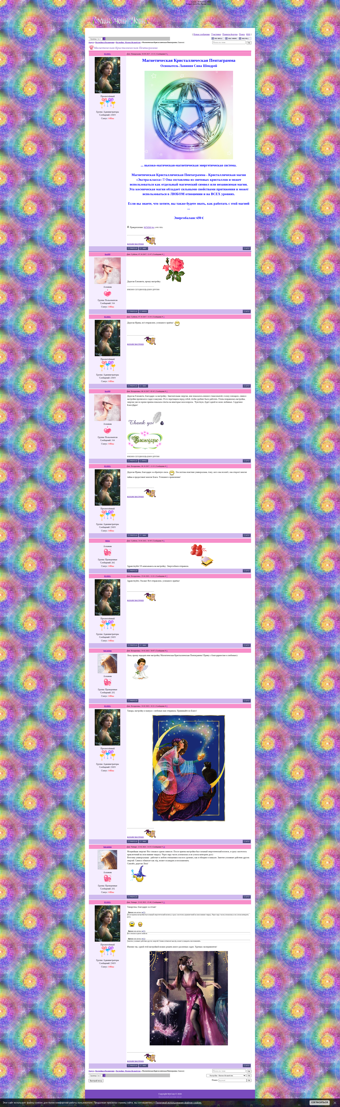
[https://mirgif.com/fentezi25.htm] (189, 1044)
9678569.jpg (149, 227)
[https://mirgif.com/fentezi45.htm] (188, 820)
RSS (209, 4)
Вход (117, 8)
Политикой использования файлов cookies (178, 1102)
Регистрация (107, 8)
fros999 (107, 254)
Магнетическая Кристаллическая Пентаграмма (159, 42)
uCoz (179, 1096)
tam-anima (107, 650)
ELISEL (107, 54)
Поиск (242, 34)
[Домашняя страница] (143, 248)
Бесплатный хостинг (168, 1096)
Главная (97, 8)
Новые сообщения (201, 34)
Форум (91, 42)
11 (164, 902)
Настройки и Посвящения (104, 42)
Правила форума (229, 34)
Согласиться (319, 1102)
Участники (216, 34)
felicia (107, 540)
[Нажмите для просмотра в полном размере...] (188, 158)
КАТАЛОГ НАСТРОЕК (135, 244)
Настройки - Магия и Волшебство (128, 42)
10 (164, 847)
